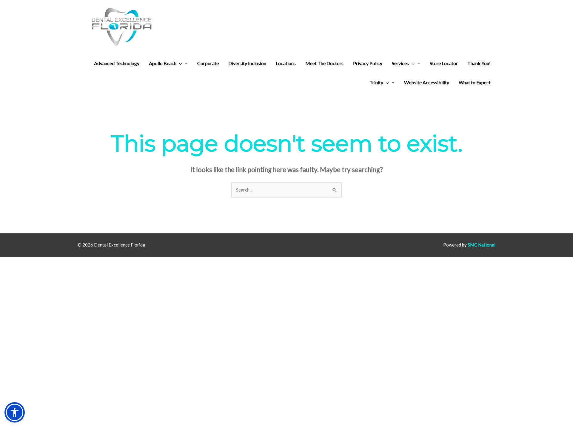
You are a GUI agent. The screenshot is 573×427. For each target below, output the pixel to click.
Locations (286, 63)
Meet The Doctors (324, 63)
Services (400, 63)
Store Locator (444, 63)
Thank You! (479, 63)
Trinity (376, 82)
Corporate (208, 63)
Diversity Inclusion (247, 63)
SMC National (481, 244)
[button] (179, 63)
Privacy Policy (367, 63)
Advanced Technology (116, 63)
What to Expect (475, 82)
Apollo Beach (162, 63)
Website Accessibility (426, 82)
